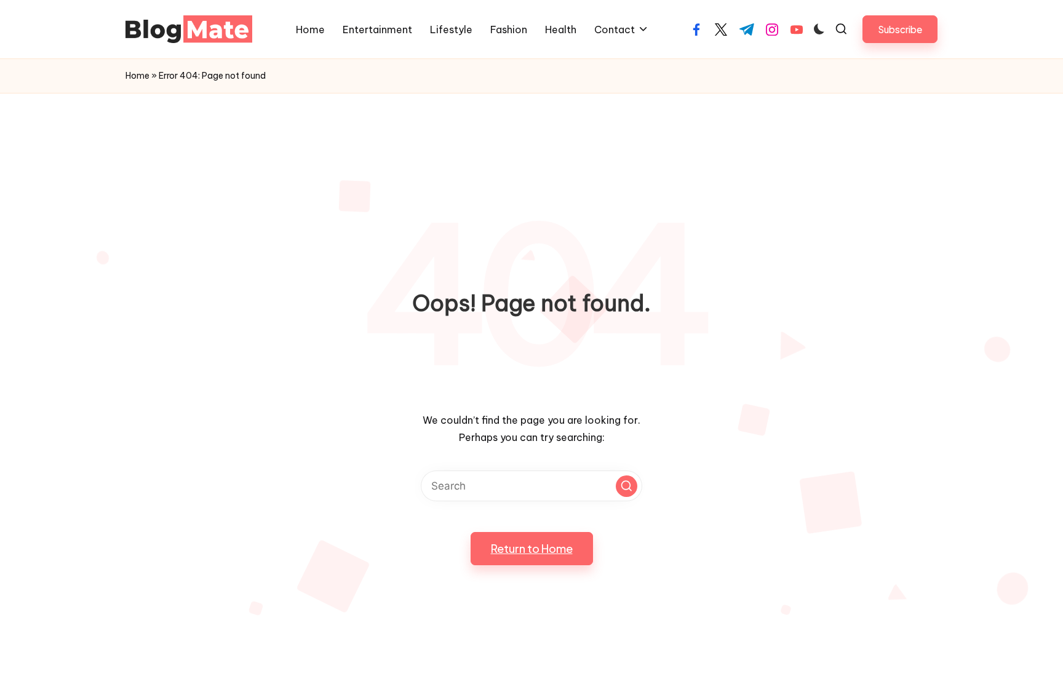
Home (137, 75)
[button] (900, 29)
